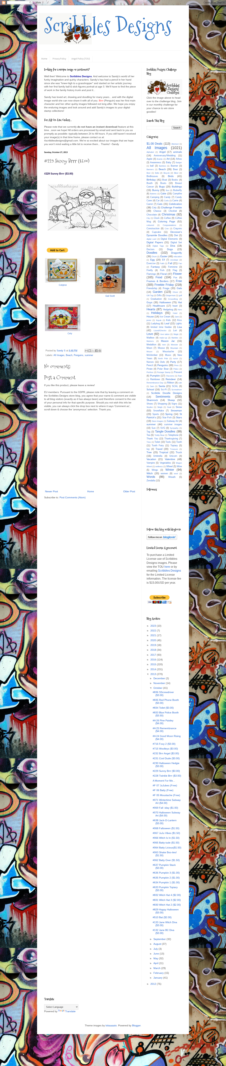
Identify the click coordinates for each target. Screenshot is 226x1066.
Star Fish (167, 417)
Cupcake (156, 232)
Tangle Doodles (165, 431)
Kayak (159, 320)
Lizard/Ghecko (160, 330)
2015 (153, 664)
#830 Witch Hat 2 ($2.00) (167, 904)
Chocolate (152, 214)
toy (148, 449)
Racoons (170, 376)
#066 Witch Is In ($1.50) (166, 837)
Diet (176, 235)
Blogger (136, 1025)
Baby (168, 162)
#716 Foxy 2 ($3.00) (164, 743)
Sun (153, 428)
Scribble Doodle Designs (166, 393)
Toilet (157, 442)
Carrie (175, 200)
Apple (149, 159)
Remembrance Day (155, 383)
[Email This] (86, 350)
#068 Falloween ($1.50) (166, 828)
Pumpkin (155, 375)
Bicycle (166, 173)
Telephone (173, 435)
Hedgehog (168, 309)
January (158, 977)
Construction (153, 228)
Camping (154, 197)
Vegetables (165, 463)
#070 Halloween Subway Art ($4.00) (166, 814)
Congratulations (169, 225)
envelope (174, 260)
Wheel (169, 466)
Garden (157, 291)
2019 (153, 645)
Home (44, 59)
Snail (169, 407)
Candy (167, 197)
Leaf (166, 323)
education (178, 256)
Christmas (168, 214)
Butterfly (177, 190)
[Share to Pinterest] (100, 350)
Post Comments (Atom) (73, 497)
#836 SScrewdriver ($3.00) (163, 694)
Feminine (172, 267)
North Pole (163, 358)
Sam (152, 386)
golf (180, 295)
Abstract (175, 144)
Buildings (177, 186)
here (167, 566)
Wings (155, 470)
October (158, 687)
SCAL (175, 386)
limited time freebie (161, 327)
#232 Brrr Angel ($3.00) (166, 753)
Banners (150, 169)
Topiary (174, 445)
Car (158, 200)
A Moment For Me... (164, 780)
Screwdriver (176, 390)
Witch (150, 473)
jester (149, 320)
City (148, 218)
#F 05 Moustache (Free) (166, 795)
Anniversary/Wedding (165, 155)
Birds (171, 176)
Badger (179, 162)
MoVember (152, 355)
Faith (162, 263)
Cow (167, 228)
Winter (169, 469)
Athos (179, 159)
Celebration (175, 204)
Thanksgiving (171, 438)
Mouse (149, 351)
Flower (177, 273)
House (150, 316)
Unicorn (173, 456)
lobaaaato (111, 1025)
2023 (153, 625)
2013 (153, 674)
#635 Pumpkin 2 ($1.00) (166, 877)
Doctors (150, 249)
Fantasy (155, 266)
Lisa (179, 327)
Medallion (151, 344)
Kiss (179, 320)
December (159, 678)
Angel (162, 151)
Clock (157, 218)
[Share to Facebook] (96, 350)
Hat (180, 302)
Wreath (172, 477)
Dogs (170, 249)
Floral (163, 273)
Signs (174, 404)
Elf (163, 260)
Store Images (157, 421)
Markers (150, 341)
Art (168, 158)
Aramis (160, 159)
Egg (152, 259)
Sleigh (159, 407)
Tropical (163, 452)
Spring (169, 414)
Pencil (150, 365)
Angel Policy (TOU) (80, 59)
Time (149, 442)
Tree (149, 452)
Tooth (179, 442)
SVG (162, 428)
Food (159, 277)
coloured (150, 225)
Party (173, 361)
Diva (172, 245)
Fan (180, 263)
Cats (159, 204)
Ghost (175, 292)
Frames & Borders (157, 281)
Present (178, 372)
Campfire (177, 193)
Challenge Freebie (171, 207)
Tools (168, 442)
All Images (58, 355)
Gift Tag (150, 295)
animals (177, 151)
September (159, 939)
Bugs (162, 186)
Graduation (156, 299)
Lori (175, 330)
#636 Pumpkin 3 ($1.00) (166, 872)
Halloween (165, 302)
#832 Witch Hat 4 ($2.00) (167, 895)
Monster (174, 345)
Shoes (150, 404)
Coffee (167, 218)
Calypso (63, 285)
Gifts (159, 295)
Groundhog (173, 299)
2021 (153, 635)
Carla (166, 200)
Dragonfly (176, 252)
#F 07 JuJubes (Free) (165, 785)
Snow (179, 407)
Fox (175, 277)
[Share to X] (93, 350)
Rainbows (155, 379)
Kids (168, 320)
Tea (148, 435)
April (156, 963)
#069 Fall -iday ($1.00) (165, 807)
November (159, 683)
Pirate (150, 369)
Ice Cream (165, 316)
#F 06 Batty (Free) (163, 790)
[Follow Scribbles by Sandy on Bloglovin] (162, 538)
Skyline (150, 407)
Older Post (129, 491)
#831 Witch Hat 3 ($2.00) (167, 900)
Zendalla (151, 480)
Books (175, 180)
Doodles (152, 252)
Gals (179, 288)
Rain (180, 376)
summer (89, 355)
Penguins (78, 355)
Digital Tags (158, 246)
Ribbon (170, 382)
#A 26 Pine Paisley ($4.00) (163, 722)
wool (176, 473)
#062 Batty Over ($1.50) (166, 860)
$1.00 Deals (154, 143)
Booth (150, 183)
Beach (69, 355)
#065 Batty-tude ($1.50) (166, 842)
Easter (164, 256)
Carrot (150, 204)
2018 (153, 649)
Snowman (176, 410)
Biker (176, 173)
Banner (174, 166)
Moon (149, 348)
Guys (149, 302)
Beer (149, 173)
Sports (155, 414)
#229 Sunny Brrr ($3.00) (166, 770)
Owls (162, 362)
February (158, 972)
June (156, 953)
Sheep (171, 400)
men (164, 345)
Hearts (151, 309)
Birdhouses (152, 176)
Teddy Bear (159, 435)
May (156, 958)
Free (179, 281)
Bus (167, 190)
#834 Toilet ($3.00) (163, 707)
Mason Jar (168, 341)
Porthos (150, 372)
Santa (162, 386)
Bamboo (162, 166)
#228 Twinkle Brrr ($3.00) (167, 775)
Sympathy (174, 428)
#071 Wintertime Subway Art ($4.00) (167, 801)
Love (150, 334)
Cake (163, 193)
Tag (148, 432)
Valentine (170, 459)
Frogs (166, 288)
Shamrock (152, 400)
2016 (153, 659)
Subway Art (173, 421)
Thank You (152, 438)
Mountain (174, 348)
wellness (159, 466)
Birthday (151, 179)
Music (168, 355)
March (157, 968)
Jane (177, 317)
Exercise (151, 263)
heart (175, 306)
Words (151, 476)
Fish (162, 270)
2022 (153, 630)
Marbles (174, 338)
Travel (159, 449)
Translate (70, 1011)
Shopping (162, 404)
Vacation (151, 459)
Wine (179, 466)
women (164, 473)
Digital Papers (155, 242)
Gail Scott (110, 296)
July (156, 948)
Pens (176, 365)
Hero (180, 310)
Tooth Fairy (158, 445)
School (150, 389)
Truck (179, 452)
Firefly (150, 270)
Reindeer (171, 379)
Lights (179, 323)
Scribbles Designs (108, 25)
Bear (175, 169)
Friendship (152, 288)
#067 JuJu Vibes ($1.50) (166, 833)
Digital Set (176, 242)
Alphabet (150, 152)
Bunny (155, 190)
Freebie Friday (164, 284)
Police (176, 369)
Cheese (157, 211)
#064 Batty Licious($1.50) (167, 847)
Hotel (175, 313)
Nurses (150, 362)
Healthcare (159, 305)
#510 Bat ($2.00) (162, 917)
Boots (163, 183)
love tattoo (165, 334)
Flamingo (151, 274)
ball (152, 166)
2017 (153, 654)
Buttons (153, 194)
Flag (175, 270)
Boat (164, 180)
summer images (173, 424)
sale (180, 383)
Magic (176, 334)
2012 (153, 983)
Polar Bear (162, 369)
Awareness (155, 162)
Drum (154, 256)
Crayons (177, 228)
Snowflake (158, 410)
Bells (157, 173)
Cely (70, 333)
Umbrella (157, 456)
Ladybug (155, 323)
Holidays (157, 313)
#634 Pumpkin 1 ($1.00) (166, 882)
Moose (161, 348)
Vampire (151, 463)
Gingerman (170, 295)
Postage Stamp (163, 372)
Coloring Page (166, 221)
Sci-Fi (164, 389)
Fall (170, 263)
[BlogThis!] (89, 350)
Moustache (168, 351)
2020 (153, 640)
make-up (163, 338)
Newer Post (51, 491)
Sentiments (163, 396)
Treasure (174, 449)
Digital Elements (169, 239)
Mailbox (150, 338)
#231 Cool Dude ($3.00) (166, 758)
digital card (151, 239)
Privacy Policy (59, 59)
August (157, 943)
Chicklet (173, 211)
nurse (175, 358)
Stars (179, 417)
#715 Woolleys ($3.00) (165, 748)
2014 (153, 669)
